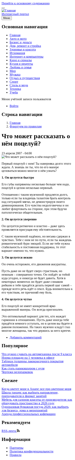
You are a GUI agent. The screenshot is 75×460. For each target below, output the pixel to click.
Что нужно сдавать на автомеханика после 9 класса (37, 354)
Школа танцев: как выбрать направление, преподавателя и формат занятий (30, 394)
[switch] (3, 8)
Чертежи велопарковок (17, 372)
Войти (14, 106)
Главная (15, 122)
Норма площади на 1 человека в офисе (28, 357)
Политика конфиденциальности (31, 451)
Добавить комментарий (26, 337)
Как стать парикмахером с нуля (23, 368)
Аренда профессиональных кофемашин (29, 414)
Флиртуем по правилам (26, 126)
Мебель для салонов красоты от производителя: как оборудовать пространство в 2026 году (37, 401)
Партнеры (16, 447)
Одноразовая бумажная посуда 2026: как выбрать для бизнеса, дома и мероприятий (35, 408)
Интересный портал (15, 14)
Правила (15, 455)
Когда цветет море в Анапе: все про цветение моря (36, 389)
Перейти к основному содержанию (26, 3)
